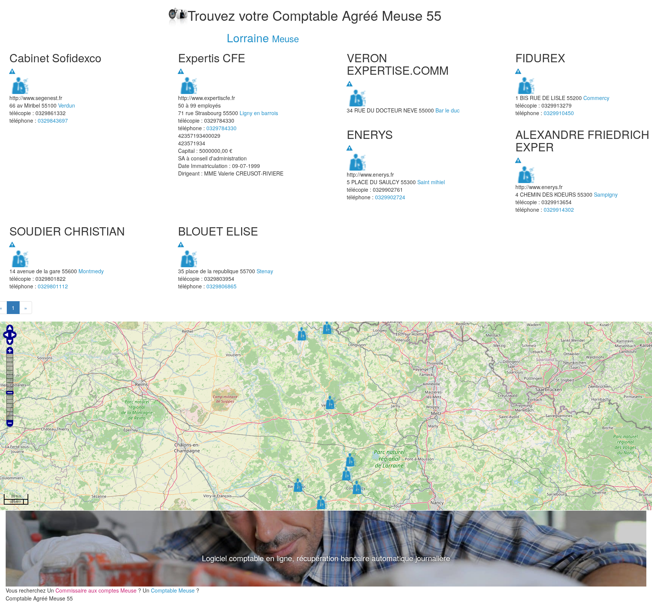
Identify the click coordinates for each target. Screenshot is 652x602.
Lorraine (248, 37)
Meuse (285, 38)
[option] (326, 549)
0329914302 (559, 209)
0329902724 (390, 197)
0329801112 (53, 286)
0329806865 (221, 286)
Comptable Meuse (173, 590)
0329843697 (53, 120)
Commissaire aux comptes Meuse (96, 590)
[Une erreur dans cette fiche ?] (12, 71)
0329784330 (221, 128)
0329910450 (559, 113)
